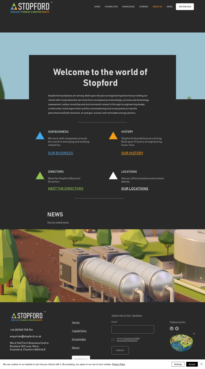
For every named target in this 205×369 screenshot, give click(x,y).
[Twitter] (177, 328)
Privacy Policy (118, 364)
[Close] (201, 364)
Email (114, 322)
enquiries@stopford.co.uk (25, 336)
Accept (192, 364)
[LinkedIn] (171, 328)
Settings (178, 364)
